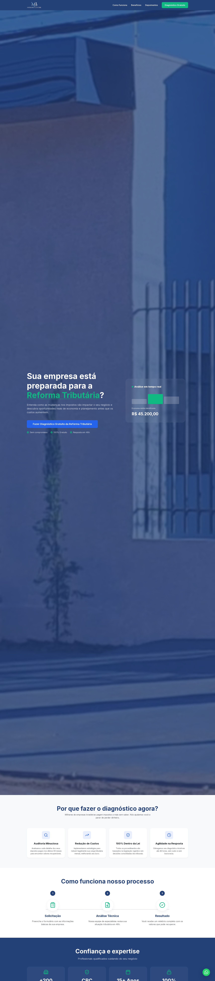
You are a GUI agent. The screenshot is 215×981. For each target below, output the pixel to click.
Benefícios (136, 5)
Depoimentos (151, 5)
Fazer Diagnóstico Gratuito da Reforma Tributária (62, 424)
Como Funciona (120, 5)
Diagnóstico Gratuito (175, 5)
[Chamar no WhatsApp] (206, 972)
